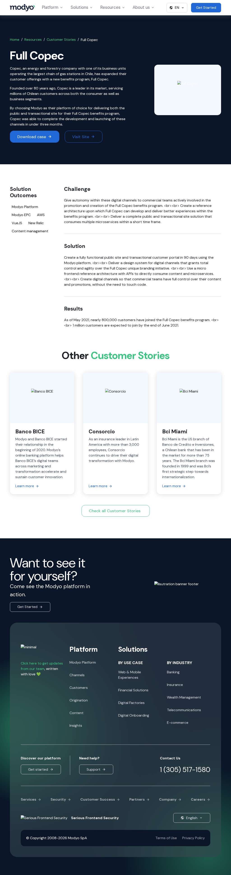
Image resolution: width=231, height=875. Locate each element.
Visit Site (80, 136)
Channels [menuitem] (77, 675)
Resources (33, 39)
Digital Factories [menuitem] (131, 702)
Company (168, 799)
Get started (38, 769)
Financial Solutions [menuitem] (133, 690)
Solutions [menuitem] (82, 7)
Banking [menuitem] (173, 672)
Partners (137, 799)
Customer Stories (61, 39)
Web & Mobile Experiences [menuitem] (129, 675)
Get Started (27, 606)
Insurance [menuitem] (175, 684)
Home (14, 39)
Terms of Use (166, 838)
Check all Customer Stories (115, 511)
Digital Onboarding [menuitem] (133, 715)
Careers (198, 799)
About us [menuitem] (142, 7)
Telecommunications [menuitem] (184, 710)
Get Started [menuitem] (206, 7)
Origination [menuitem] (78, 700)
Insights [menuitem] (75, 725)
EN (177, 7)
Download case (31, 136)
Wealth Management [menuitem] (184, 697)
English (191, 818)
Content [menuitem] (76, 713)
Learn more (24, 486)
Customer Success (97, 799)
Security (58, 799)
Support (93, 769)
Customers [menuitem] (78, 687)
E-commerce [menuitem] (177, 722)
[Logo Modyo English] (22, 8)
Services (28, 799)
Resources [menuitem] (110, 7)
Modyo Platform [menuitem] (82, 662)
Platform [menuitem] (53, 7)
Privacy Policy (193, 838)
